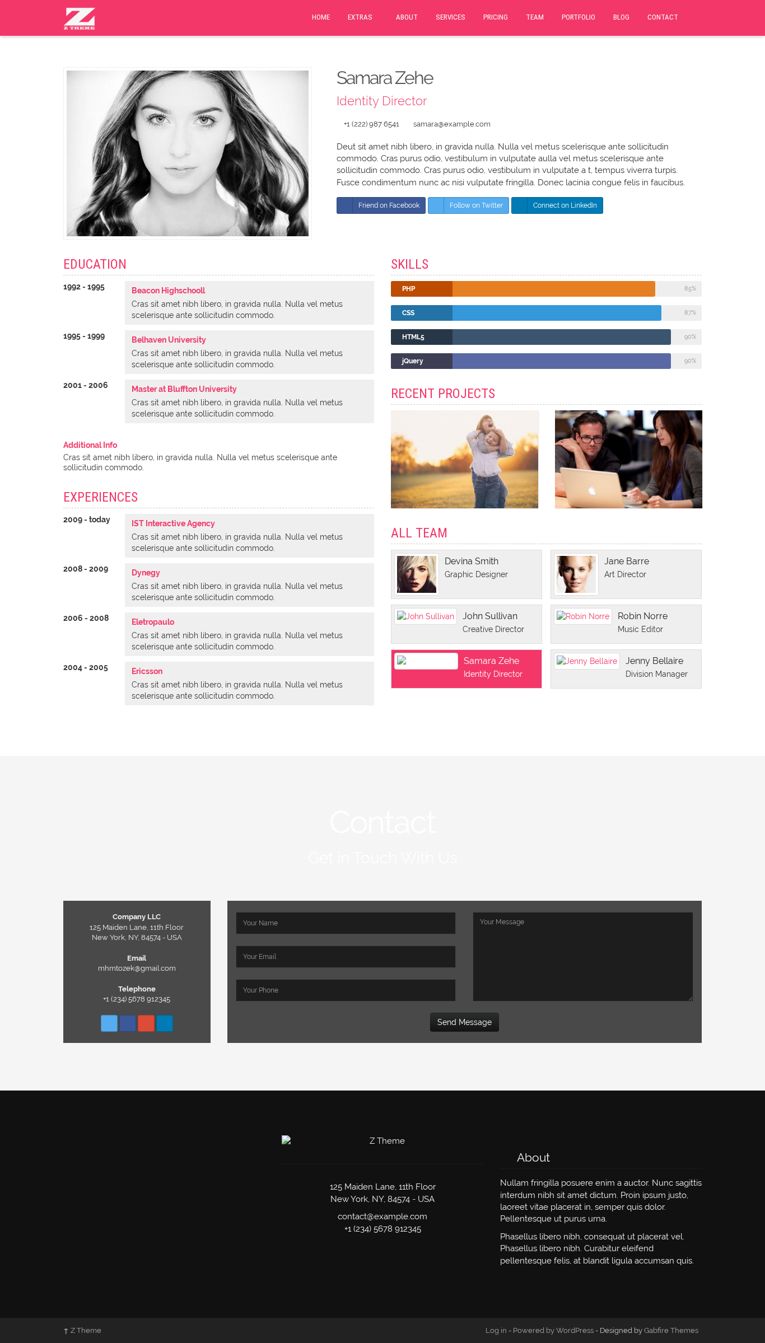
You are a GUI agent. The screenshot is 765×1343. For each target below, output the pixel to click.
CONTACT (662, 17)
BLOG (621, 17)
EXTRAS (360, 17)
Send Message (464, 1022)
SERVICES (450, 17)
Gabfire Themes (671, 1330)
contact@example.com (382, 1216)
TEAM (535, 17)
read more (467, 481)
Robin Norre (643, 616)
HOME (321, 17)
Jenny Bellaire (654, 661)
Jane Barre (626, 561)
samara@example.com (452, 124)
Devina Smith (471, 561)
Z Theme (82, 1330)
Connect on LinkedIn (565, 205)
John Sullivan (490, 616)
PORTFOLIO (578, 17)
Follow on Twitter (476, 205)
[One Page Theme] (79, 17)
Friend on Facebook (388, 205)
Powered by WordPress (553, 1330)
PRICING (495, 17)
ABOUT (407, 17)
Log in (496, 1330)
